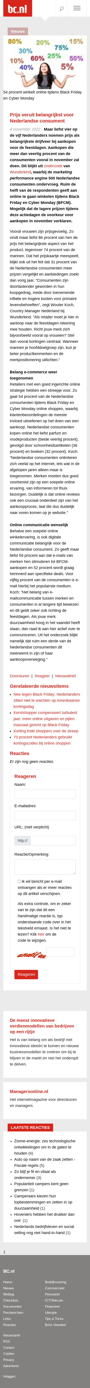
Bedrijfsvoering (55, 1282)
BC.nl (9, 1271)
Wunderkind (20, 172)
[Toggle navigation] (76, 7)
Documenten (12, 1306)
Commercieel (54, 1288)
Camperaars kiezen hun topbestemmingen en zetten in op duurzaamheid (43, 1202)
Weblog (8, 1294)
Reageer (42, 676)
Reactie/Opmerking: (31, 854)
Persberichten (13, 1312)
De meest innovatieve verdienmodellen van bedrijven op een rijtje (42, 1026)
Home (7, 1282)
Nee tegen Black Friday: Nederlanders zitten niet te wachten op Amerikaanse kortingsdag (47, 700)
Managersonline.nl (29, 1091)
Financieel (52, 1306)
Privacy (8, 1360)
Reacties (9, 1325)
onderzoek (53, 166)
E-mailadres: (25, 806)
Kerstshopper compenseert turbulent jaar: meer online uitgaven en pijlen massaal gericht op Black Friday (45, 718)
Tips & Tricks (54, 1319)
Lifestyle (51, 1312)
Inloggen (9, 1376)
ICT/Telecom (54, 1300)
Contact (8, 1347)
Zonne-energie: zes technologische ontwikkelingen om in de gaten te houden (44, 1147)
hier (41, 934)
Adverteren (11, 1366)
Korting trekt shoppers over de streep (46, 731)
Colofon (8, 1353)
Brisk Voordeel (55, 1325)
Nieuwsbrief (65, 676)
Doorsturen (19, 676)
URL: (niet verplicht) (31, 827)
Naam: (20, 784)
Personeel (52, 1294)
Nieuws (8, 1288)
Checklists (10, 1300)
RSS (6, 1341)
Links (7, 1319)
